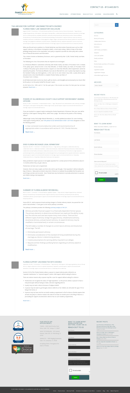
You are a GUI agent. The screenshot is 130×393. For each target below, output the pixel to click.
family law (50, 35)
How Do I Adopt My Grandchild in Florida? (103, 111)
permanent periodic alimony (64, 39)
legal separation (78, 150)
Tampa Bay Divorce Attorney (59, 268)
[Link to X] (112, 389)
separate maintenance (67, 41)
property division (46, 41)
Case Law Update (98, 55)
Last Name (97, 140)
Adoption (96, 52)
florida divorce (70, 150)
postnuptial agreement (40, 153)
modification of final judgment (41, 39)
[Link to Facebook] (109, 389)
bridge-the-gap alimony (28, 33)
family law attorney (57, 35)
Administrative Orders (46, 103)
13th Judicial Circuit (59, 103)
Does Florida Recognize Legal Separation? (41, 144)
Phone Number (98, 154)
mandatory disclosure (28, 39)
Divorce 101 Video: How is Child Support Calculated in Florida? (105, 333)
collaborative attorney (73, 146)
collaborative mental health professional (33, 150)
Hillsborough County (49, 105)
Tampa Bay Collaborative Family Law (43, 157)
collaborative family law (51, 148)
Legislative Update (52, 192)
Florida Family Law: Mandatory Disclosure (41, 29)
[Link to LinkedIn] (114, 389)
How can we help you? (100, 161)
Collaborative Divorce (47, 146)
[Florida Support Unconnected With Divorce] (15, 265)
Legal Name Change (99, 72)
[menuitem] (64, 9)
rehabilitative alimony (56, 41)
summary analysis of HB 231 (58, 207)
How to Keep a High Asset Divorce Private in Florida (105, 108)
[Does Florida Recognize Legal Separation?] (15, 147)
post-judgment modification (34, 41)
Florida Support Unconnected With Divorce (42, 262)
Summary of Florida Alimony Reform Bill (40, 190)
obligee (51, 39)
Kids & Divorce (98, 44)
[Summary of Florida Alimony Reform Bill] (15, 193)
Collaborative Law (79, 148)
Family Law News (98, 58)
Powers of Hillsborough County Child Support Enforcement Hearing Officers (53, 100)
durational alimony (31, 35)
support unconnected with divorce (64, 43)
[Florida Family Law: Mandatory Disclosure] (15, 32)
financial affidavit (78, 35)
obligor (55, 39)
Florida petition (59, 37)
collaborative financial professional (64, 33)
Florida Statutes (43, 192)
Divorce (61, 31)
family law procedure (68, 35)
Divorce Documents (68, 31)
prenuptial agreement (62, 153)
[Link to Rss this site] (117, 389)
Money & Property (99, 38)
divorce (25, 35)
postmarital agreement (28, 153)
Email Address (98, 147)
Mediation (96, 47)
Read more (33, 87)
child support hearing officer (48, 33)
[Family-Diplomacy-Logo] (24, 9)
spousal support (27, 43)
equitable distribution (42, 35)
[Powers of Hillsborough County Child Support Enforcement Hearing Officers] (15, 102)
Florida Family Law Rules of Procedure (49, 31)
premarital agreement (51, 153)
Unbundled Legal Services (101, 75)
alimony (79, 31)
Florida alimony (27, 37)
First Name (97, 133)
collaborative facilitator (39, 148)
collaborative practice (48, 150)
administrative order (70, 103)
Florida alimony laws (36, 37)
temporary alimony (78, 43)
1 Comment (37, 146)
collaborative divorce (28, 148)
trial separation (55, 157)
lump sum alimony (77, 37)
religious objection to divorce (34, 266)
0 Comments (35, 31)
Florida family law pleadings (48, 37)
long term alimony (67, 37)
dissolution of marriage (79, 33)
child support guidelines (71, 264)
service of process (77, 41)
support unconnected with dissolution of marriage (43, 43)
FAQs (95, 61)
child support (38, 33)
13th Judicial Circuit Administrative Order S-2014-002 (58, 120)
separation (82, 153)
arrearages (82, 103)
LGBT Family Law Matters (100, 50)
